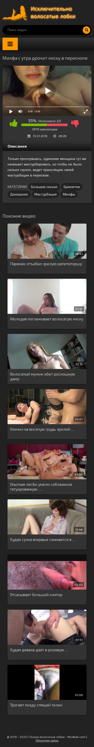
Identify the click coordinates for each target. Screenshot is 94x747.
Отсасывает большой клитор (36, 594)
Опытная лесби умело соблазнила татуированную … (41, 486)
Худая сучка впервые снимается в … (43, 539)
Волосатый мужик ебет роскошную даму (42, 376)
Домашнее (19, 194)
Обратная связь (47, 740)
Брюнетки (72, 186)
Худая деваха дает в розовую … (39, 649)
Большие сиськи (44, 186)
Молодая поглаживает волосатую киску (46, 318)
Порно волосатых (40, 12)
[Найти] (86, 30)
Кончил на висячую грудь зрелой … (42, 429)
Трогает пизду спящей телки (36, 704)
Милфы (69, 194)
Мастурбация (45, 194)
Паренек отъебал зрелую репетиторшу (46, 263)
